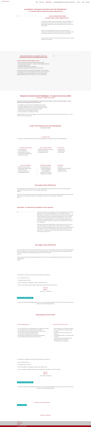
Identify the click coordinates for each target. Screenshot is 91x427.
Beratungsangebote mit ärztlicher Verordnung (64, 2)
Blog (83, 2)
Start (37, 2)
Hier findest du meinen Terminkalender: (42, 402)
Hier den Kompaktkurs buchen (25, 297)
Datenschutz (48, 415)
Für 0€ (78, 2)
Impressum (42, 415)
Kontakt (87, 2)
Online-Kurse (48, 2)
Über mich (41, 2)
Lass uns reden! (22, 405)
